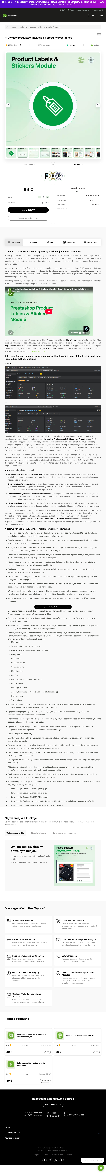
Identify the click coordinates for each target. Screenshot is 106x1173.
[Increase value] (47, 197)
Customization (92, 242)
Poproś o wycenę (51, 1105)
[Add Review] (19, 45)
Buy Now (28, 209)
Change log (71, 242)
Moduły (14, 27)
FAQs (52, 242)
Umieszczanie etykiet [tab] (15, 833)
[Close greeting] (101, 1160)
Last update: (61, 204)
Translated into (62, 209)
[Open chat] (101, 1168)
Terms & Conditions (57, 1148)
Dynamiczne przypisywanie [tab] (64, 833)
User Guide (28, 164)
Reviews (35, 242)
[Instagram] (44, 1160)
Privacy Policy (43, 1148)
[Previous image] (8, 105)
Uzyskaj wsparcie (97, 10)
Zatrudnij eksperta (82, 10)
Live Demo (77, 164)
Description (15, 242)
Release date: (61, 200)
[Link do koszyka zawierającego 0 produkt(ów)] (97, 16)
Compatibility (61, 195)
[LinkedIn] (50, 1160)
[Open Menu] (101, 16)
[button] (89, 15)
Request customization (26, 218)
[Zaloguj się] (93, 16)
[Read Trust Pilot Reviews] (71, 45)
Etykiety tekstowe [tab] (38, 833)
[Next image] (98, 105)
